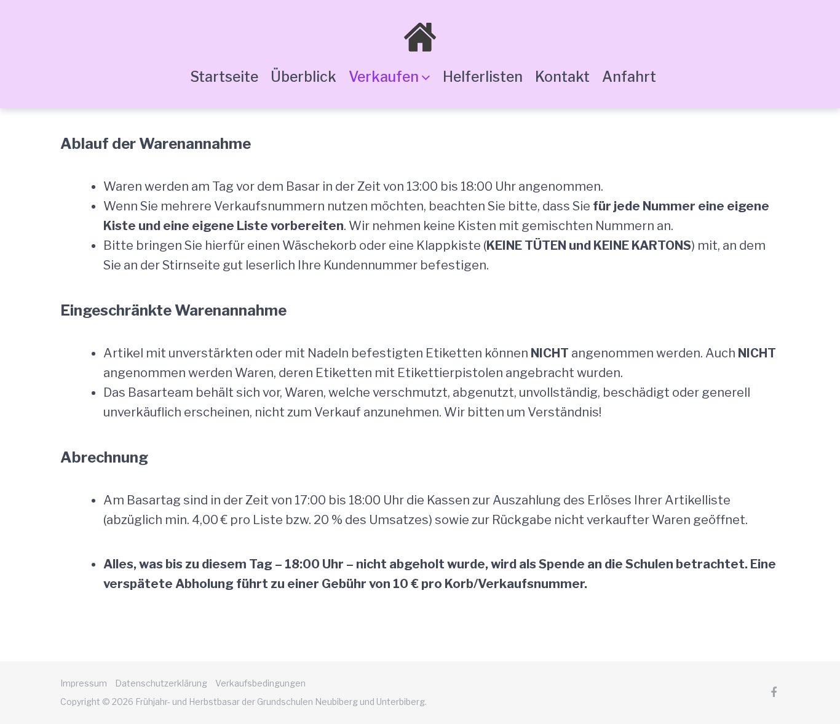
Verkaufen (384, 77)
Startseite (224, 77)
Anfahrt (629, 77)
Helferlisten (483, 77)
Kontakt (562, 77)
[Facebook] (773, 692)
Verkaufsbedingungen (260, 683)
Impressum (83, 683)
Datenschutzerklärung (161, 683)
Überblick (303, 77)
